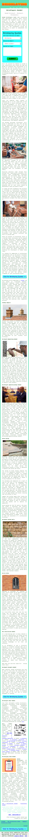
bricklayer (22, 95)
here (23, 721)
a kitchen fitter (14, 750)
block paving (12, 459)
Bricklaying (5, 280)
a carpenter (20, 747)
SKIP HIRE (9, 733)
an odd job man (11, 741)
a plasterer (23, 738)
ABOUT (17, 7)
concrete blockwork (14, 790)
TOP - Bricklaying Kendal (10, 803)
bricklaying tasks (7, 796)
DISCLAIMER (25, 7)
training (4, 175)
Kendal (22, 280)
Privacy (26, 825)
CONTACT (20, 7)
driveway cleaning (20, 745)
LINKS (14, 7)
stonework (4, 793)
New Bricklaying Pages (14, 821)
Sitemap (3, 821)
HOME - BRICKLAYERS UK (14, 814)
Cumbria (21, 796)
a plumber (10, 743)
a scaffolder (20, 742)
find (6, 703)
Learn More (18, 836)
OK (26, 836)
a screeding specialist (17, 739)
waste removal (6, 751)
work (15, 185)
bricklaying (20, 66)
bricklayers (24, 190)
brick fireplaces (21, 777)
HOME (10, 7)
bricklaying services (7, 801)
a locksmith (11, 746)
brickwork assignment (8, 104)
